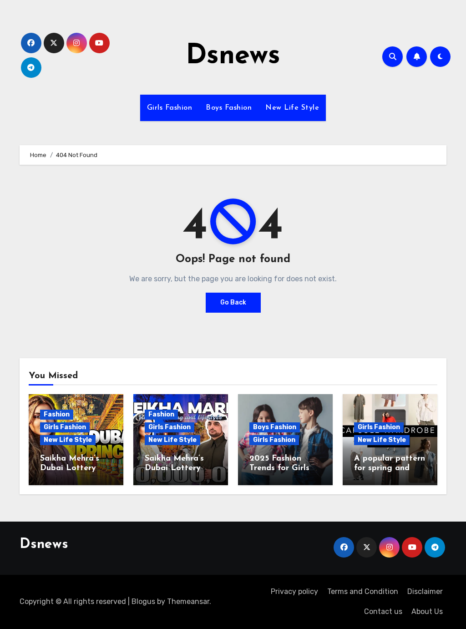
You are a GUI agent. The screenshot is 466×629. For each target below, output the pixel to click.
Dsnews (233, 56)
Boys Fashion (229, 108)
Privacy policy (294, 591)
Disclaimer (425, 591)
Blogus (143, 601)
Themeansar (188, 601)
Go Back (233, 302)
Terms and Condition (362, 591)
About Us (427, 611)
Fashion (57, 414)
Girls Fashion (169, 108)
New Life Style (292, 108)
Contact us (383, 611)
